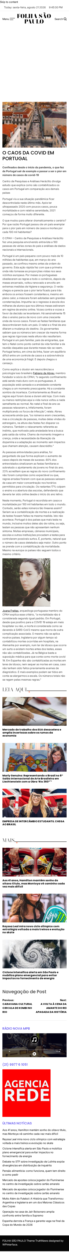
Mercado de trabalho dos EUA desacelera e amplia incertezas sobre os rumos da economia (31, 733)
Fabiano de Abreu (43, 373)
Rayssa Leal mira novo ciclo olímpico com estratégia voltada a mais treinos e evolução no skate (33, 929)
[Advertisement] (34, 62)
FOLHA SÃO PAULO (34, 18)
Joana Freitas (10, 610)
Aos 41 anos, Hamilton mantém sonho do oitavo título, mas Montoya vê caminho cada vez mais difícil (33, 883)
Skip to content (9, 2)
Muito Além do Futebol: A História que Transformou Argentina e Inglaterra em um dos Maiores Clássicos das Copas (33, 1202)
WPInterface (9, 1244)
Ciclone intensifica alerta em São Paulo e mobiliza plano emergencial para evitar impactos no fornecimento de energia (30, 975)
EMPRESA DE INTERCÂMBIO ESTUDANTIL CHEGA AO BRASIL (33, 823)
